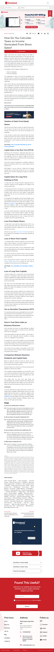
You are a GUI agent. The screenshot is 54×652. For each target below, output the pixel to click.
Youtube (44, 639)
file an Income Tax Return (21, 231)
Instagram (44, 632)
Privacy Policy (16, 650)
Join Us (6, 631)
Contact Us (7, 641)
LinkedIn (44, 636)
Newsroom (7, 628)
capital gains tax (12, 203)
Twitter (44, 628)
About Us (6, 624)
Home (5, 621)
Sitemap (25, 650)
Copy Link (32, 33)
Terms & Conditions (5, 650)
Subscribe (27, 606)
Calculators (7, 638)
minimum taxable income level (11, 261)
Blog (5, 634)
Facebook (44, 624)
